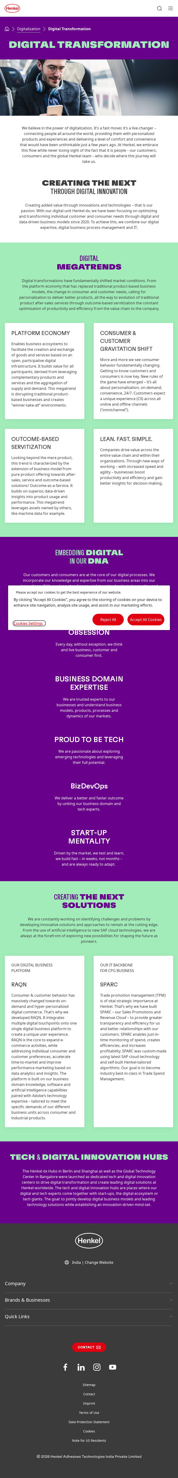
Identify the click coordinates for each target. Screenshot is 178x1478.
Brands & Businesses (27, 1300)
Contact (86, 1347)
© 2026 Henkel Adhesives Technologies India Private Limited (89, 1456)
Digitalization (28, 28)
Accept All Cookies (146, 619)
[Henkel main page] (12, 8)
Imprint (89, 1403)
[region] (89, 607)
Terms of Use (89, 1412)
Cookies (89, 1431)
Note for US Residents (89, 1440)
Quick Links (17, 1316)
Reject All (108, 619)
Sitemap (89, 1385)
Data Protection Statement (89, 1422)
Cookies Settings (28, 623)
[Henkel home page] (7, 29)
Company (15, 1283)
